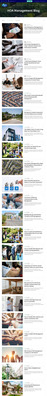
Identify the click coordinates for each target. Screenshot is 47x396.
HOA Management (10, 20)
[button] (37, 5)
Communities (17, 20)
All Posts (3, 20)
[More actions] (43, 25)
